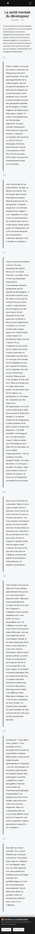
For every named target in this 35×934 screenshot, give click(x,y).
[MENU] (30, 3)
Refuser (6, 929)
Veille (22, 20)
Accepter (18, 929)
